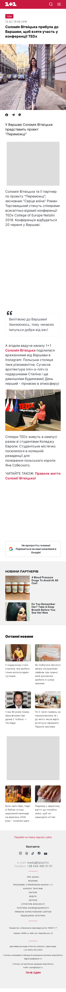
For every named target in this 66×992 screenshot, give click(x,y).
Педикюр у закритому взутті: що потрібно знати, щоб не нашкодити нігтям (47, 811)
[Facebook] (6, 115)
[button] (59, 4)
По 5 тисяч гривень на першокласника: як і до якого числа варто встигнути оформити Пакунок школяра (47, 719)
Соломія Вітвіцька (20, 350)
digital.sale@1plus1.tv (33, 959)
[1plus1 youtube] (45, 854)
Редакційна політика (33, 916)
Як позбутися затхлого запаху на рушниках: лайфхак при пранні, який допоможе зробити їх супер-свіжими (48, 674)
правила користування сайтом (33, 912)
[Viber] (19, 115)
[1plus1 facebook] (39, 854)
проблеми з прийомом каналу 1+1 (33, 885)
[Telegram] (13, 115)
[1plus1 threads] (26, 854)
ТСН (9, 16)
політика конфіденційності (33, 908)
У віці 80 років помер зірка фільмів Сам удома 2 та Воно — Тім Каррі (17, 717)
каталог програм (33, 888)
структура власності (33, 904)
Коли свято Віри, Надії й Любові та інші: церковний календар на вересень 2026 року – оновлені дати (17, 813)
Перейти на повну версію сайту (33, 837)
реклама (33, 881)
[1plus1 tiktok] (33, 854)
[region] (33, 164)
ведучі (33, 896)
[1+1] (10, 4)
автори (33, 900)
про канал (33, 877)
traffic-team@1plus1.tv (33, 967)
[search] (51, 4)
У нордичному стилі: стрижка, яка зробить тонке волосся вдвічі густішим (17, 670)
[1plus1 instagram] (20, 854)
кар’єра (33, 892)
